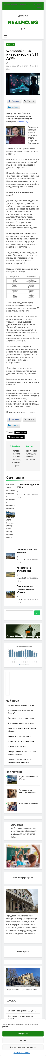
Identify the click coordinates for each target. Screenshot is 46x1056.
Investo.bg (23, 121)
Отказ (23, 1040)
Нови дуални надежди (28, 803)
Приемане (23, 1034)
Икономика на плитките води (21, 723)
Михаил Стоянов (15, 437)
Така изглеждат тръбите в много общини (25, 589)
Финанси (22, 5)
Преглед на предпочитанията (23, 1047)
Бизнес (7, 5)
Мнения (14, 5)
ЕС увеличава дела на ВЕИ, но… (22, 705)
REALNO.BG (23, 22)
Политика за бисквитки (22, 1053)
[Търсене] (37, 612)
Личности (31, 5)
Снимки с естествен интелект (21, 718)
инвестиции (21, 432)
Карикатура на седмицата (19, 736)
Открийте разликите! (17, 746)
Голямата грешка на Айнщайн (21, 741)
